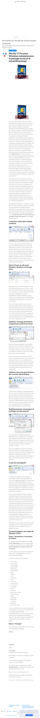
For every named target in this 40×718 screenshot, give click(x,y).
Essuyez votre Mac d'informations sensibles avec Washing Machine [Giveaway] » (28, 707)
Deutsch (4, 711)
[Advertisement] (20, 12)
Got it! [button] (29, 715)
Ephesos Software (21, 1)
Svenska (16, 711)
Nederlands (10, 711)
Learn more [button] (34, 712)
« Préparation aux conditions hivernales (14, 706)
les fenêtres (13, 50)
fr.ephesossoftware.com (12, 715)
